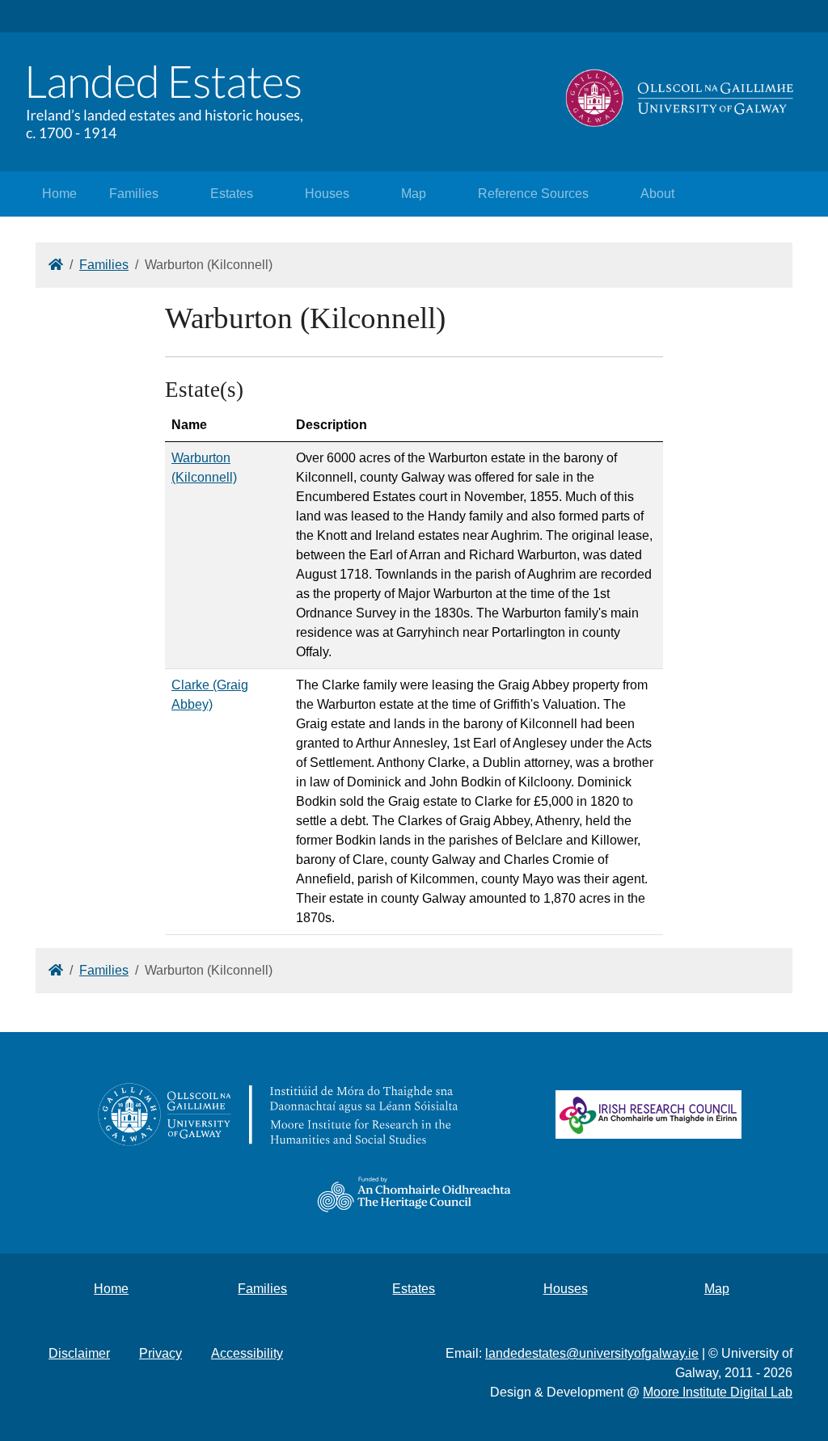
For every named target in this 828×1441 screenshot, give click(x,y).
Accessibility (247, 1353)
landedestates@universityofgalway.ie (592, 1353)
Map (413, 193)
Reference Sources (533, 193)
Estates (231, 193)
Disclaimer (79, 1353)
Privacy (160, 1353)
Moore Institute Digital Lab (717, 1392)
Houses (327, 193)
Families (133, 193)
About (657, 193)
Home (59, 193)
